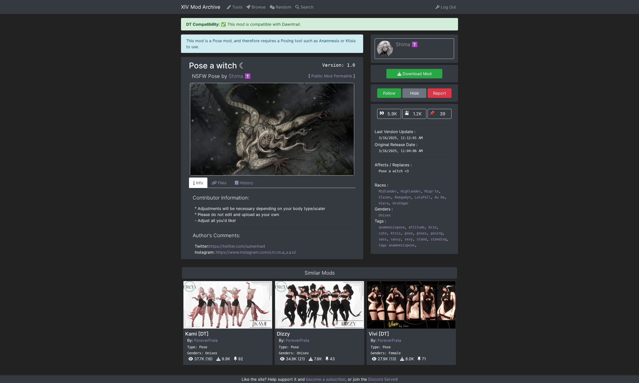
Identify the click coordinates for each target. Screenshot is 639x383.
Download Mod (416, 73)
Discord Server (382, 379)
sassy (396, 239)
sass (383, 239)
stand (422, 239)
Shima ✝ (240, 76)
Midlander (388, 191)
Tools (236, 6)
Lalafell (423, 197)
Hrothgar (401, 203)
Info (199, 182)
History (245, 182)
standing (439, 239)
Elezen (385, 197)
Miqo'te (432, 191)
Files (221, 182)
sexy (409, 239)
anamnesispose (392, 227)
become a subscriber (325, 379)
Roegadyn (403, 197)
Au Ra (440, 197)
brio (433, 227)
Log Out (448, 6)
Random (283, 6)
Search (306, 6)
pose (409, 233)
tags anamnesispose (397, 245)
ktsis (396, 233)
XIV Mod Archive (200, 7)
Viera (384, 203)
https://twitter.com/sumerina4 (237, 246)
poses (422, 233)
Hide (414, 93)
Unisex (385, 215)
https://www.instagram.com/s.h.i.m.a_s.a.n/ (256, 252)
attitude (417, 227)
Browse (258, 6)
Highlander (411, 191)
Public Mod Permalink (331, 75)
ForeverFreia (206, 340)
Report (439, 93)
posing (437, 233)
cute (383, 233)
